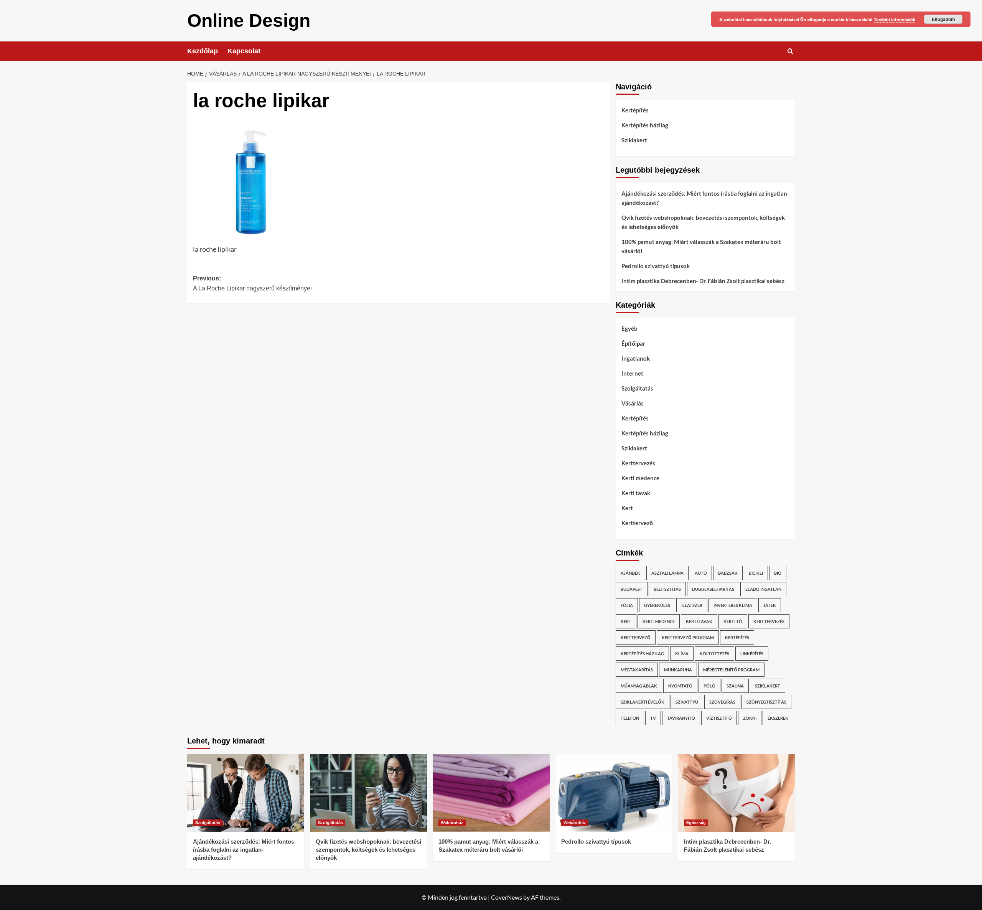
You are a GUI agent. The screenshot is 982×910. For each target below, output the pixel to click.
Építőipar (633, 343)
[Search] (790, 51)
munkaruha (678, 669)
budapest (632, 589)
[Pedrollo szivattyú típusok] (613, 793)
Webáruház (452, 822)
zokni (749, 717)
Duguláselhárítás (713, 589)
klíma (682, 653)
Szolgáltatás (637, 388)
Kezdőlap (202, 51)
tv (653, 717)
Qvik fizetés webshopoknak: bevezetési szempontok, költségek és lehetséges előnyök (703, 222)
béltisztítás (667, 589)
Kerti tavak (635, 493)
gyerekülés (657, 605)
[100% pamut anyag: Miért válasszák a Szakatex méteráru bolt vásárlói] (491, 793)
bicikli (756, 572)
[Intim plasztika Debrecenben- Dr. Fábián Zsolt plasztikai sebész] (736, 793)
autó (701, 572)
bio (777, 572)
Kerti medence (640, 478)
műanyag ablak (639, 685)
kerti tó (732, 621)
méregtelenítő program (731, 669)
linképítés (751, 653)
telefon (630, 717)
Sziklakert (634, 140)
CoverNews (506, 897)
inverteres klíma (732, 605)
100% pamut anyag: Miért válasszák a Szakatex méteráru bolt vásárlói (701, 246)
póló (709, 685)
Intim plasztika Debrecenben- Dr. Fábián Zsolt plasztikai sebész (702, 280)
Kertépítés (635, 110)
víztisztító (719, 717)
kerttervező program (688, 637)
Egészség (696, 822)
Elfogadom (943, 19)
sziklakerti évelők (642, 701)
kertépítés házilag (642, 653)
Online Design (248, 20)
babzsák (728, 572)
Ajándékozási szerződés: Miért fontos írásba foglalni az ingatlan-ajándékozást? (705, 198)
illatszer (691, 605)
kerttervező (636, 637)
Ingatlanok (635, 358)
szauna (735, 685)
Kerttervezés (638, 463)
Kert (627, 507)
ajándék (630, 572)
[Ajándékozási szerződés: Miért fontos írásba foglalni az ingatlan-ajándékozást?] (245, 793)
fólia (627, 605)
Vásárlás (632, 403)
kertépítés (737, 637)
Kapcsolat (243, 51)
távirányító (681, 717)
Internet (632, 373)
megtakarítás (637, 669)
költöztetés (714, 653)
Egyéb (629, 328)
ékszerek (778, 717)
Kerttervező (637, 522)
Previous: (252, 283)
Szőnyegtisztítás (766, 701)
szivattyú (687, 701)
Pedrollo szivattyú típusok (655, 265)
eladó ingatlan (763, 589)
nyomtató (680, 685)
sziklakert (767, 685)
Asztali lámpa (667, 572)
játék (769, 605)
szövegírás (722, 701)
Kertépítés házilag (644, 125)
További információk (894, 19)
